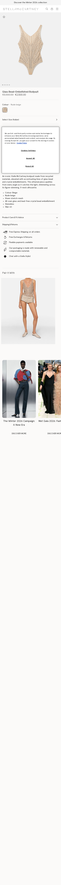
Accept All (30, 158)
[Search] (46, 8)
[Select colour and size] (4, 17)
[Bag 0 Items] (51, 9)
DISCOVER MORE (19, 434)
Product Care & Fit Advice (13, 217)
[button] (30, 50)
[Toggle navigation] (57, 8)
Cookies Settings (28, 150)
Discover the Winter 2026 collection (30, 3)
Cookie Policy (22, 143)
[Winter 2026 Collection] (19, 389)
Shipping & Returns (10, 225)
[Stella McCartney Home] (20, 8)
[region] (31, 150)
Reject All (30, 166)
